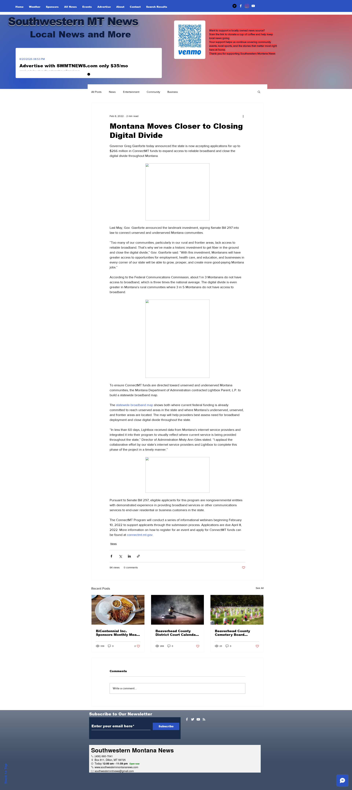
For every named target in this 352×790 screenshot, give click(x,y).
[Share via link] (138, 556)
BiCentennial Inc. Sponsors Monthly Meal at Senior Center (117, 633)
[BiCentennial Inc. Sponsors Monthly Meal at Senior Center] (117, 610)
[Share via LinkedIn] (129, 556)
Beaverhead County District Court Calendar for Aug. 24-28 (176, 633)
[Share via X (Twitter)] (120, 556)
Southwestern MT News (73, 21)
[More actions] (243, 116)
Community (153, 91)
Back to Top (6, 774)
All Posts (96, 91)
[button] (259, 91)
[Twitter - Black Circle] (234, 6)
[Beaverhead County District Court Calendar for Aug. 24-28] (177, 610)
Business (172, 91)
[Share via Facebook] (111, 556)
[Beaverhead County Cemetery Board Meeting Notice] (236, 610)
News (112, 91)
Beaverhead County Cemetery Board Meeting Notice (232, 633)
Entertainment (131, 91)
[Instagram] (247, 6)
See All (260, 587)
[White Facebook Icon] (187, 719)
